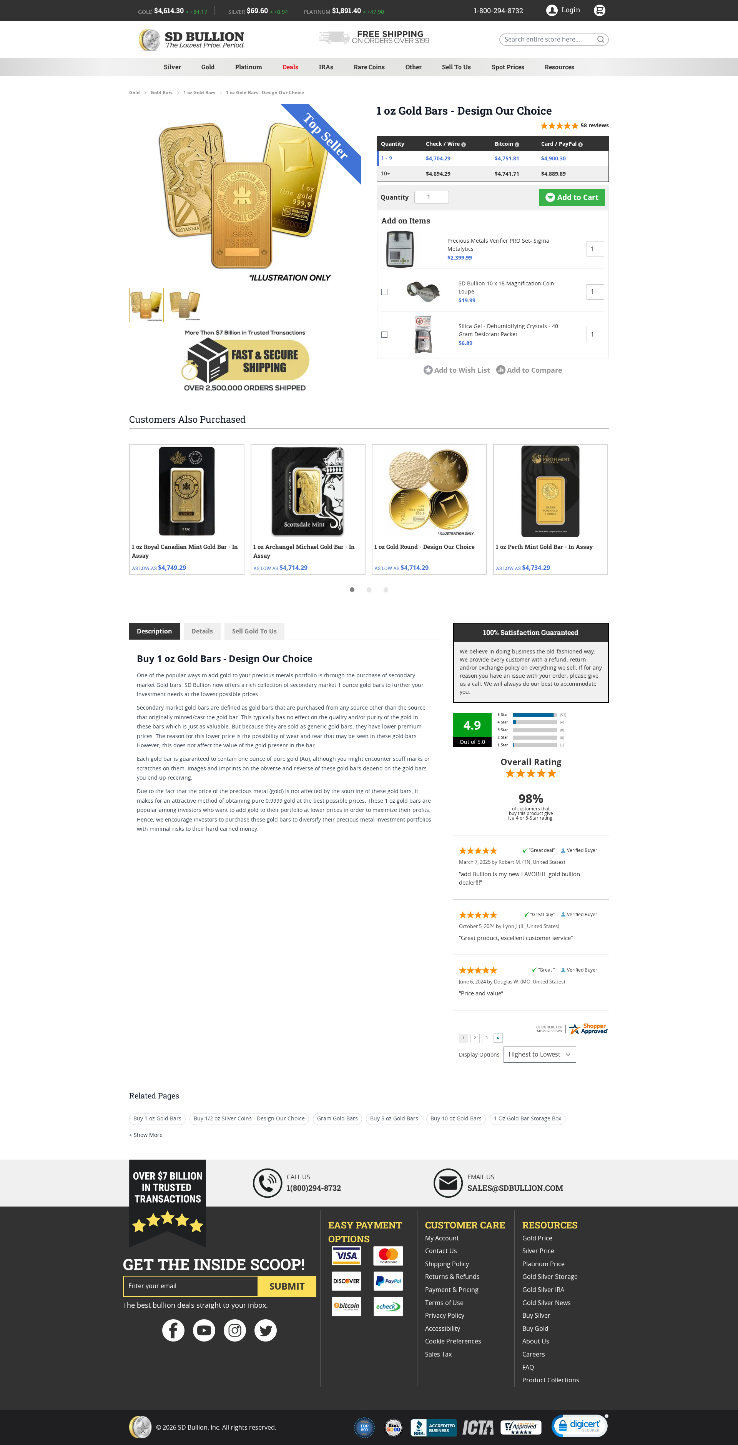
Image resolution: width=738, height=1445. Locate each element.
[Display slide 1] (352, 589)
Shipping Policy (447, 1264)
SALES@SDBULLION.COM (515, 1188)
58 (595, 125)
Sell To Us (456, 67)
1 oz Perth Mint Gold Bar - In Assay (544, 546)
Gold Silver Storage (550, 1277)
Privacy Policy (444, 1316)
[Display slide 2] (369, 589)
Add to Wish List (462, 370)
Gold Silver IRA (543, 1290)
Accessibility (442, 1329)
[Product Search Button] (600, 39)
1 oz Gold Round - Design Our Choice (424, 546)
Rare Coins (369, 67)
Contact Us (441, 1251)
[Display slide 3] (385, 589)
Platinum (248, 67)
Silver (172, 67)
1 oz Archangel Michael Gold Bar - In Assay (304, 551)
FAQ (528, 1368)
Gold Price (537, 1238)
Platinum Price (543, 1264)
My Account (442, 1238)
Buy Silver (536, 1316)
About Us (535, 1341)
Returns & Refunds (452, 1277)
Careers (533, 1355)
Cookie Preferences (453, 1341)
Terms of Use (444, 1303)
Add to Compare (534, 370)
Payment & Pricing (452, 1290)
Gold (207, 67)
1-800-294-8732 (498, 10)
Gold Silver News (546, 1303)
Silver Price (538, 1251)
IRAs (326, 67)
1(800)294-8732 (314, 1188)
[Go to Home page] (193, 39)
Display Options (479, 1055)
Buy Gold (535, 1329)
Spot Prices (508, 67)
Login (571, 9)
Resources (559, 67)
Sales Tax (438, 1355)
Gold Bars (162, 93)
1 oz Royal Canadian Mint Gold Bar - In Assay (185, 551)
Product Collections (550, 1380)
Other (414, 67)
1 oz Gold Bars (199, 93)
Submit (287, 1286)
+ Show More (146, 1135)
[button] (245, 195)
